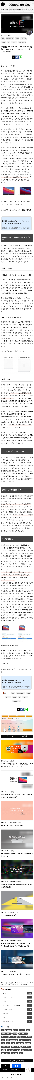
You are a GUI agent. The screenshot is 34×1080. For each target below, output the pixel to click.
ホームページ (26, 1046)
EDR (3, 1043)
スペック (23, 38)
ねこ (3, 1040)
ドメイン (4, 1037)
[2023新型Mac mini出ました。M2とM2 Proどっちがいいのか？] (17, 839)
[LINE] (20, 57)
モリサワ (22, 1030)
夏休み (15, 1030)
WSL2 (15, 1033)
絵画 (18, 1037)
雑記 (5, 693)
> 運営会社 (4, 1069)
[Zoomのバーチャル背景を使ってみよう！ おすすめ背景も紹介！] (17, 869)
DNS (8, 1043)
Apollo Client (15, 1046)
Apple (17, 38)
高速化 (3, 42)
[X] (13, 57)
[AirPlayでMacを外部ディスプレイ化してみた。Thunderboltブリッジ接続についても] (17, 928)
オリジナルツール (16, 1021)
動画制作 (16, 1013)
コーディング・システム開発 (17, 1005)
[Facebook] (17, 57)
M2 (28, 1030)
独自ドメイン (6, 1053)
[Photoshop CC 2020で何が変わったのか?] (17, 959)
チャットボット (6, 1033)
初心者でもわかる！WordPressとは (13, 825)
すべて (17, 993)
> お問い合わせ (14, 1069)
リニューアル (23, 1033)
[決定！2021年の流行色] (17, 900)
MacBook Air (22, 42)
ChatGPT (8, 1030)
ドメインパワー (26, 1050)
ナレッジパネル (26, 1037)
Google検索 (13, 1040)
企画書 (4, 1050)
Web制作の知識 (17, 1009)
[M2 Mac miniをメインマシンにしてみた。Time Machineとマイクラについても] (17, 749)
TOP (2, 983)
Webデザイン (17, 1001)
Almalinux (20, 1043)
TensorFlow (5, 1046)
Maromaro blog (19, 5)
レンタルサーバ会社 (14, 1050)
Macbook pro (9, 38)
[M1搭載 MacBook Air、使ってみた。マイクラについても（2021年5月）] (17, 780)
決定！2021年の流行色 (8, 915)
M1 (8, 42)
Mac (3, 38)
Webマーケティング (16, 997)
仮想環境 (14, 1053)
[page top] (28, 1069)
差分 (20, 1053)
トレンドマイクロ (25, 1040)
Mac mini (12, 1037)
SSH (13, 1043)
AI (2, 1030)
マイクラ (14, 42)
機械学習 (28, 1043)
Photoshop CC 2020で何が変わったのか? (15, 974)
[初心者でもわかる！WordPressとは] (17, 810)
